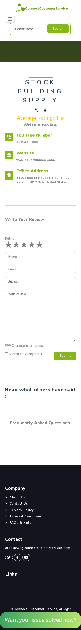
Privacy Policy (22, 510)
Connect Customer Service (35, 609)
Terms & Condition (25, 516)
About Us (17, 497)
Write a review (40, 125)
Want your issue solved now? (40, 620)
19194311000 (27, 142)
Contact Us (19, 503)
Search (58, 28)
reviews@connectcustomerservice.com (39, 548)
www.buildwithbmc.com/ (36, 160)
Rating (9, 238)
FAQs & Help (21, 523)
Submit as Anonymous (25, 354)
